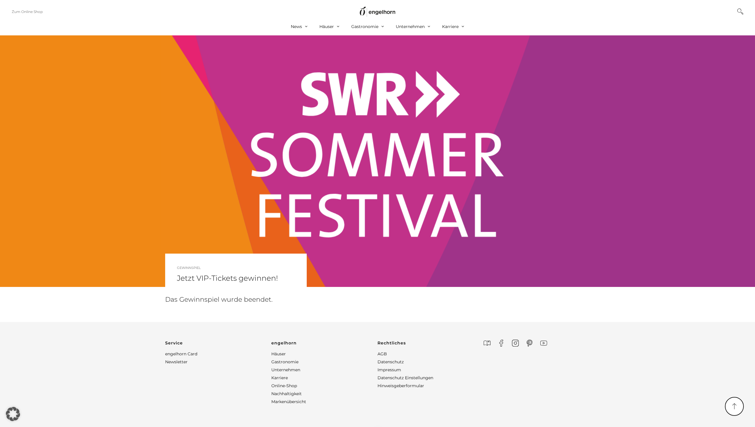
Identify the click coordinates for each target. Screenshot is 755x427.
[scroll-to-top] (734, 406)
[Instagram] (515, 343)
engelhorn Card (181, 354)
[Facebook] (501, 343)
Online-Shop (284, 385)
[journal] (487, 343)
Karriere (450, 26)
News (296, 26)
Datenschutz (391, 361)
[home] (377, 12)
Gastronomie (364, 26)
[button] (218, 343)
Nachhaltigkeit (286, 393)
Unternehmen (410, 26)
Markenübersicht (288, 401)
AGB (382, 354)
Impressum (389, 369)
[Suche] (740, 11)
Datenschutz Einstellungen (405, 377)
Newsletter (176, 361)
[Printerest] (529, 343)
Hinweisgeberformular (401, 385)
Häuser (326, 26)
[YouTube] (543, 343)
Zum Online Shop (27, 11)
